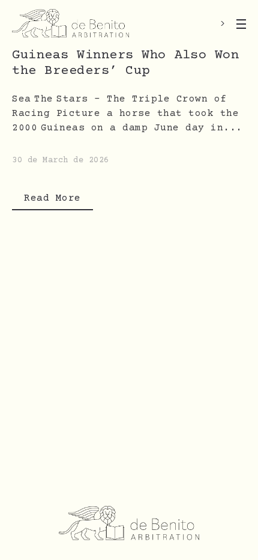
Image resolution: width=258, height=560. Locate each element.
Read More (52, 198)
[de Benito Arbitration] (70, 24)
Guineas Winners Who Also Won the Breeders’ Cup (125, 63)
